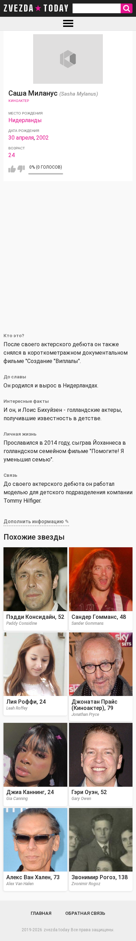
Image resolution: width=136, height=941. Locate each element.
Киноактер (18, 101)
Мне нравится (12, 168)
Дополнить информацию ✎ (36, 521)
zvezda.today (56, 929)
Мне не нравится (21, 168)
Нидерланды (25, 120)
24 (11, 155)
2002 (42, 137)
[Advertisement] (68, 253)
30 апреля (21, 137)
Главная (41, 913)
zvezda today (36, 8)
